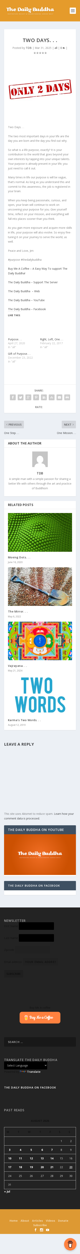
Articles (37, 1220)
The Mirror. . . (18, 611)
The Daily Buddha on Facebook (34, 885)
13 (42, 1158)
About (25, 1220)
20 (42, 1167)
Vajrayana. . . (17, 666)
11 (20, 1158)
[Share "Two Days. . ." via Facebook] (13, 397)
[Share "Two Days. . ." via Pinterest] (36, 397)
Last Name (11, 938)
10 (9, 1158)
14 (51, 1158)
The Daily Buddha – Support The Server (33, 282)
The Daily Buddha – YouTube (26, 300)
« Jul (7, 1191)
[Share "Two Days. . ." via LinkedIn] (44, 397)
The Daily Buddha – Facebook (27, 309)
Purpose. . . (15, 339)
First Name (11, 926)
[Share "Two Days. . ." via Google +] (28, 397)
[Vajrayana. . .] (40, 641)
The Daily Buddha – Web (24, 291)
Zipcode (9, 950)
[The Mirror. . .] (40, 586)
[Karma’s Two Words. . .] (40, 695)
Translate (33, 1072)
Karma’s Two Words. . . (24, 720)
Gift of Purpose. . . (19, 354)
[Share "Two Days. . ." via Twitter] (20, 397)
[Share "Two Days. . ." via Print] (67, 397)
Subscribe (40, 1225)
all (56, 48)
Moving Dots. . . (19, 557)
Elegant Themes (33, 1214)
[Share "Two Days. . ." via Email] (59, 397)
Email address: (13, 962)
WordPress (66, 1214)
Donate (63, 1220)
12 (31, 1158)
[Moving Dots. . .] (40, 532)
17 (9, 1167)
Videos (50, 1220)
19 (31, 1167)
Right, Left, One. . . (51, 339)
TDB (29, 48)
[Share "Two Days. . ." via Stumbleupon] (52, 397)
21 (51, 1167)
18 (20, 1167)
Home (14, 1220)
